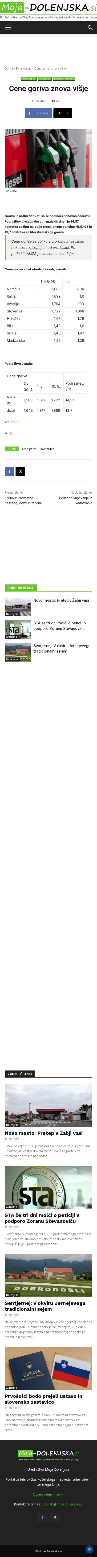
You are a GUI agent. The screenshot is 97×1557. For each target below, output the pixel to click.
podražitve (47, 449)
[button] (8, 27)
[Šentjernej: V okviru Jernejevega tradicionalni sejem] (18, 652)
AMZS (15, 422)
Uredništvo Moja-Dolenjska (48, 1469)
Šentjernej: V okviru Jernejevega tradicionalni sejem (45, 1306)
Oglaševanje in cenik (48, 1494)
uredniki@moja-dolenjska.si (62, 1504)
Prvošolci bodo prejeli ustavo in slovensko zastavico (43, 1399)
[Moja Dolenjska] (48, 11)
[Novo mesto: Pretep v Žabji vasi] (18, 607)
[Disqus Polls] (48, 736)
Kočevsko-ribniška (64, 78)
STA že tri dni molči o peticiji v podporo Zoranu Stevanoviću (42, 1218)
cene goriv (29, 449)
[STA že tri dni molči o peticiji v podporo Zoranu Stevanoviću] (18, 629)
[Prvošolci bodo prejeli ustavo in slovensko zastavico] (48, 1368)
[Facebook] (9, 471)
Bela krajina (24, 68)
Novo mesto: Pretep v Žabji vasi (61, 600)
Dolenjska (44, 78)
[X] (20, 471)
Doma (9, 68)
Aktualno (11, 636)
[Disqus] (48, 859)
